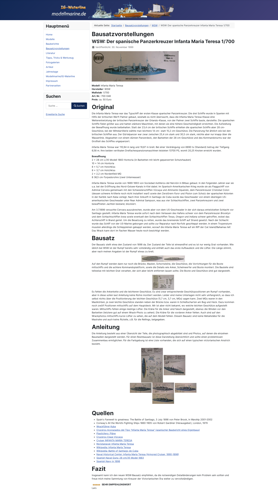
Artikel (49, 67)
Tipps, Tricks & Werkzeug (60, 57)
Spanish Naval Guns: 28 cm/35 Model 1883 (120, 457)
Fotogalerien (53, 62)
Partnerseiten (53, 85)
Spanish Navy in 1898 (108, 461)
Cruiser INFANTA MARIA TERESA (114, 440)
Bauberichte (52, 43)
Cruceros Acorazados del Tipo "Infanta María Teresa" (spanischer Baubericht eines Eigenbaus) (148, 429)
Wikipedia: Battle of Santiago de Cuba (117, 450)
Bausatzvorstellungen (57, 48)
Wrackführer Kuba (106, 426)
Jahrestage (52, 71)
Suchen (81, 105)
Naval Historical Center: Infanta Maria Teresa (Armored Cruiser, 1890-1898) (137, 454)
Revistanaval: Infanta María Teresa (115, 443)
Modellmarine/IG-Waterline (60, 76)
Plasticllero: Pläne (106, 433)
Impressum (52, 80)
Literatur (50, 53)
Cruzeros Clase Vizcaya (109, 436)
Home (49, 34)
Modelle (50, 39)
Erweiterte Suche (55, 114)
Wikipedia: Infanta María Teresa (113, 447)
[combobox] (59, 106)
